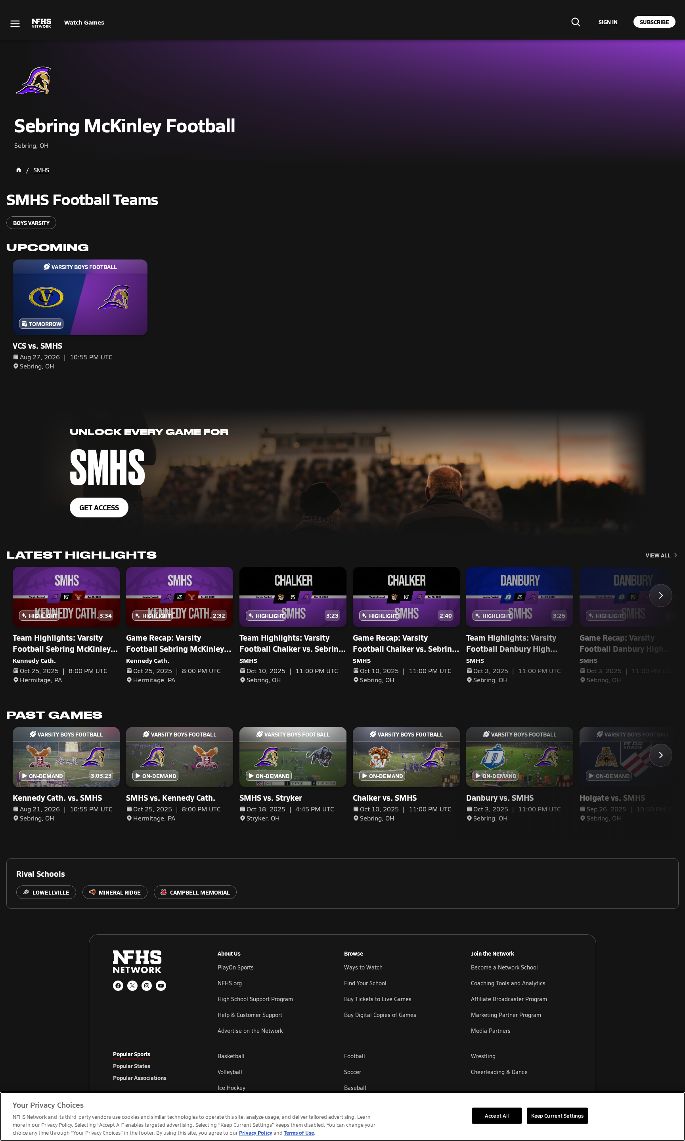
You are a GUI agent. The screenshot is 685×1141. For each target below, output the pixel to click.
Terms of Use (299, 1132)
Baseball (355, 1087)
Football (354, 1056)
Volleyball (230, 1072)
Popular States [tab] (131, 1065)
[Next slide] (660, 595)
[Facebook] (118, 986)
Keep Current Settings (557, 1115)
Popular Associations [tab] (139, 1077)
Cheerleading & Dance (499, 1072)
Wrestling (483, 1056)
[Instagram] (147, 986)
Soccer (352, 1072)
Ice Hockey (231, 1087)
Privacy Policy (255, 1132)
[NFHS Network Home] (42, 23)
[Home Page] (18, 170)
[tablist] (152, 1065)
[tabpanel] (395, 1071)
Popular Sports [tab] (131, 1054)
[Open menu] (15, 24)
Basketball (231, 1056)
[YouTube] (161, 986)
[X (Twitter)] (132, 986)
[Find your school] (575, 22)
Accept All (497, 1115)
